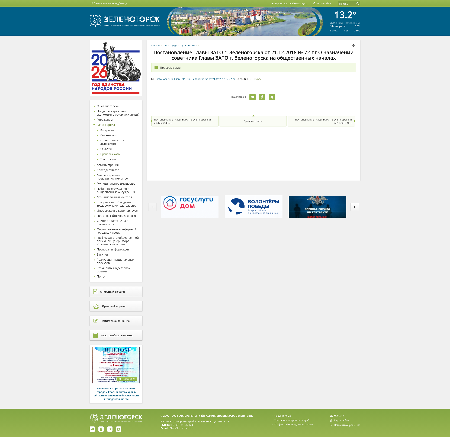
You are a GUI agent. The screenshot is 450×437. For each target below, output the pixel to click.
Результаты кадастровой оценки (113, 269)
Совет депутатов (108, 170)
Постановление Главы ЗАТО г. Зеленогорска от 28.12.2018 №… (182, 121)
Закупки (102, 254)
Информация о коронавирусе (117, 210)
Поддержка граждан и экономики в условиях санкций (118, 113)
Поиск (101, 276)
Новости (339, 415)
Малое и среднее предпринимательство (112, 177)
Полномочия (108, 135)
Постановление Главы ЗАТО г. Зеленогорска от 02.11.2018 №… (323, 121)
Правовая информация (113, 249)
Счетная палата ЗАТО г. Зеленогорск (112, 222)
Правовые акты (189, 45)
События (106, 149)
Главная (155, 45)
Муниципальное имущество (116, 183)
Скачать (257, 79)
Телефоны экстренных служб (291, 420)
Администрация (108, 165)
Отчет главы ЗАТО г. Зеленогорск (113, 142)
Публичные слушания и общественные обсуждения (116, 190)
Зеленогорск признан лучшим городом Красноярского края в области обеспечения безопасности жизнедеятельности (116, 394)
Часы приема (282, 415)
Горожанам (105, 119)
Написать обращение (347, 425)
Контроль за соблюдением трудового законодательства (116, 204)
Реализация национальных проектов (115, 261)
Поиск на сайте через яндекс (116, 215)
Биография (107, 130)
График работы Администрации (293, 424)
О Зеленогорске (108, 106)
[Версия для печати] (354, 45)
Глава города (170, 45)
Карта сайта (341, 420)
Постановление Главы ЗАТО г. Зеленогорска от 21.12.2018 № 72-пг (195, 79)
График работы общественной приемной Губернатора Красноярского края (118, 241)
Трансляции (108, 159)
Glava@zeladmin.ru (180, 428)
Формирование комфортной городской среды (116, 231)
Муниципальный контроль (115, 197)
